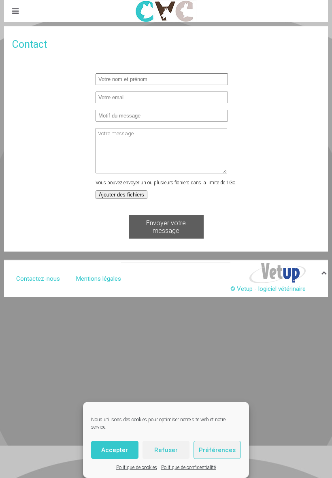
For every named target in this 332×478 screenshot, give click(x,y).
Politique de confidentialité (188, 467)
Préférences (217, 450)
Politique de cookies (136, 467)
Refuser (166, 450)
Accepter (114, 450)
